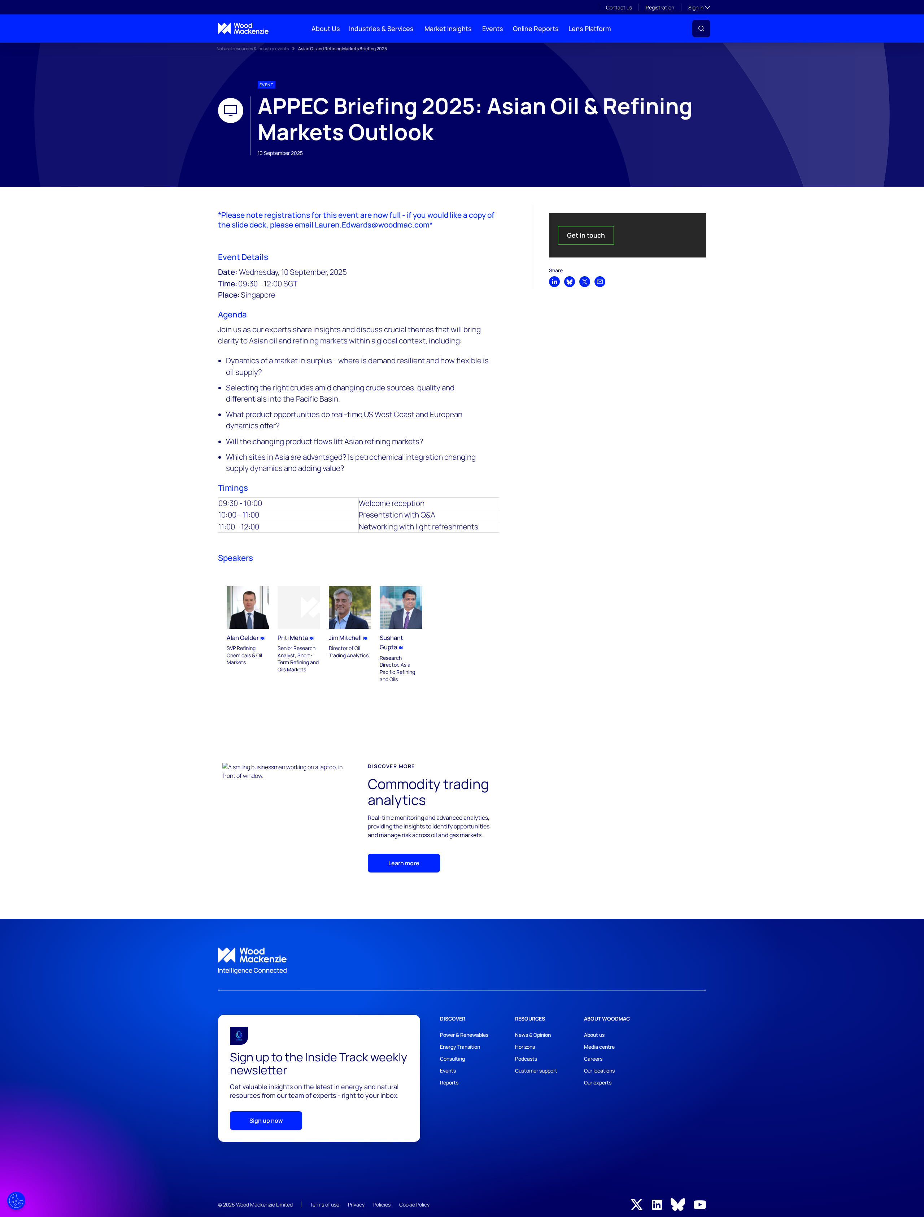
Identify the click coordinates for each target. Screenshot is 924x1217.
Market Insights (448, 28)
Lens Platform (589, 28)
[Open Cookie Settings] (16, 1201)
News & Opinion (533, 1034)
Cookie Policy (414, 1204)
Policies (382, 1204)
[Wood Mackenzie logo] (243, 28)
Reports (449, 1082)
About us (594, 1034)
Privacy (356, 1204)
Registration (660, 7)
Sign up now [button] (266, 1121)
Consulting (452, 1058)
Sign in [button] (699, 7)
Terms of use (324, 1204)
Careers (593, 1058)
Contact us (619, 7)
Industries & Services (381, 28)
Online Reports (536, 28)
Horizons (525, 1046)
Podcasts (526, 1058)
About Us (325, 28)
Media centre (599, 1046)
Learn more (403, 863)
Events (492, 28)
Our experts (597, 1082)
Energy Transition (460, 1046)
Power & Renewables (464, 1034)
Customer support (536, 1070)
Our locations (599, 1070)
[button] (701, 28)
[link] (462, 961)
